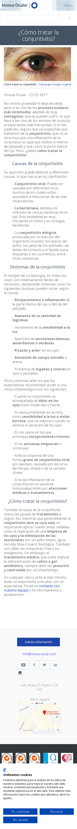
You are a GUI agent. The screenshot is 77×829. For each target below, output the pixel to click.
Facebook (34, 665)
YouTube (23, 665)
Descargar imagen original (55, 84)
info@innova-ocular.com (39, 654)
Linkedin (55, 665)
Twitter (44, 665)
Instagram (20, 673)
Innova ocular (23, 5)
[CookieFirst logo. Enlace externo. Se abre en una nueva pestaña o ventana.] (4, 770)
